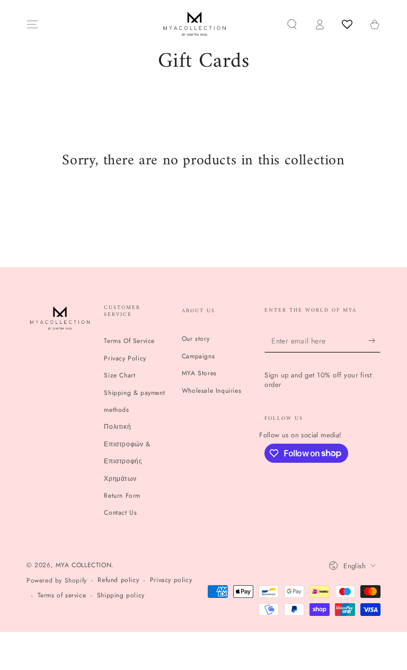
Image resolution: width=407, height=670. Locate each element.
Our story (195, 338)
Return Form (122, 495)
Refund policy (118, 580)
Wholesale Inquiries (211, 390)
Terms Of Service (129, 341)
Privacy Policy (125, 358)
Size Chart (119, 375)
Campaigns (198, 356)
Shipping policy (121, 595)
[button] (292, 24)
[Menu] (32, 24)
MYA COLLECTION (83, 565)
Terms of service (62, 595)
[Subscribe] (374, 340)
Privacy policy (171, 580)
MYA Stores (199, 373)
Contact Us (120, 512)
